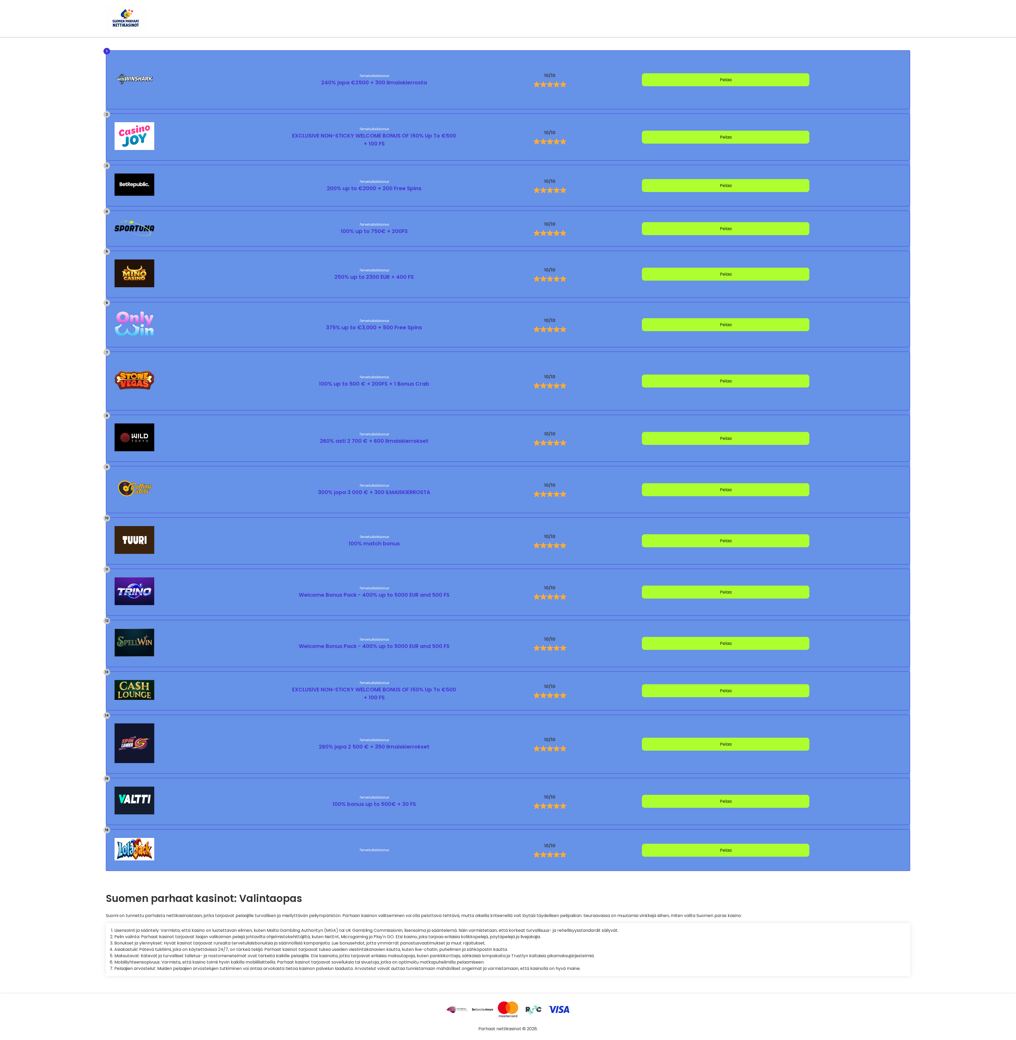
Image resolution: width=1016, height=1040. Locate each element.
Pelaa (726, 80)
